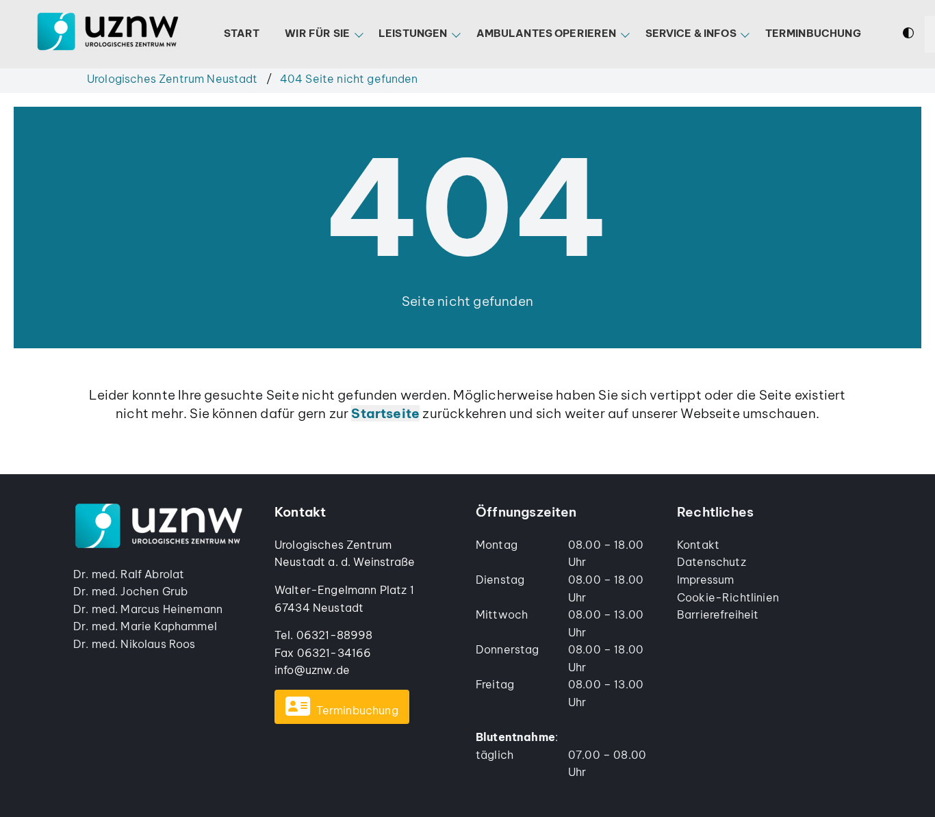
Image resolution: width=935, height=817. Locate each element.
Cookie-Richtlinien (728, 597)
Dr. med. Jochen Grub (130, 591)
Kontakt (698, 545)
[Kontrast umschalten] (908, 34)
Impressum (705, 579)
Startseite (385, 413)
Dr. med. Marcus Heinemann (147, 609)
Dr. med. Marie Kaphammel (145, 626)
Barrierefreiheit (718, 614)
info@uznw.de (312, 670)
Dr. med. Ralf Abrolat (128, 574)
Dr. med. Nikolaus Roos (134, 644)
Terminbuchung (357, 710)
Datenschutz (711, 562)
